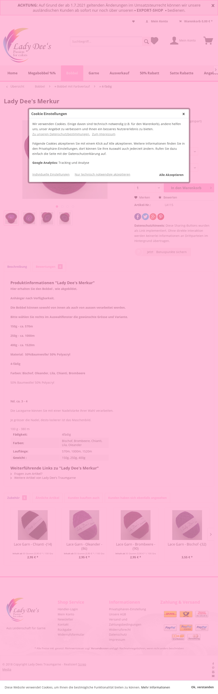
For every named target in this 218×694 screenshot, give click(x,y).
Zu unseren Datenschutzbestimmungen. (61, 134)
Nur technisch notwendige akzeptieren (102, 174)
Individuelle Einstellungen (51, 174)
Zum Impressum (103, 134)
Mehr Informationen (155, 687)
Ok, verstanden (202, 687)
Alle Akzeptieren (171, 175)
